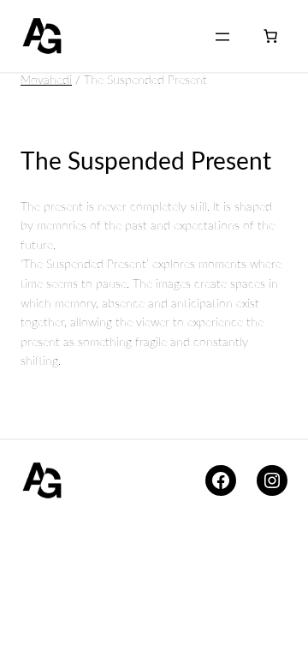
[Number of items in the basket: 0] (270, 36)
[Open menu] (222, 37)
